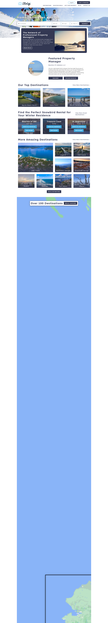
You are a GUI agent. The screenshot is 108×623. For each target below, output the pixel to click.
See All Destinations (54, 191)
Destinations (47, 5)
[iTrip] (24, 4)
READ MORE (55, 78)
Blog (79, 5)
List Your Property (70, 5)
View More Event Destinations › (81, 113)
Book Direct (27, 48)
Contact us (86, 5)
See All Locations (70, 203)
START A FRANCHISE (83, 2)
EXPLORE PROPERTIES (71, 78)
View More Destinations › (81, 85)
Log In (71, 2)
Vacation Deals (58, 5)
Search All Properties (29, 126)
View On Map (29, 130)
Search (85, 24)
